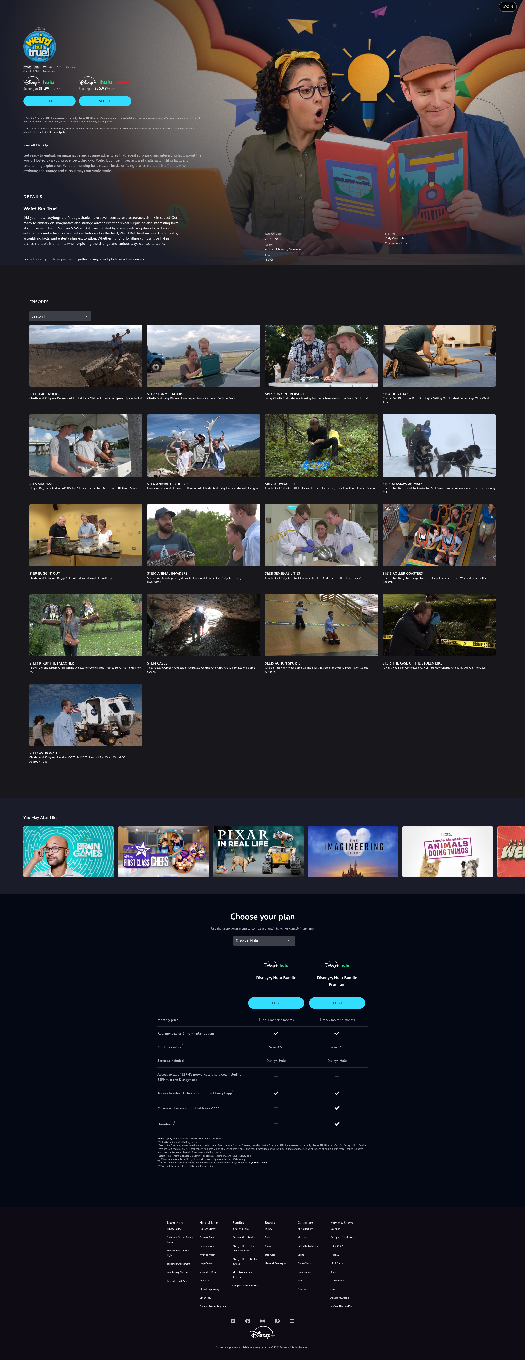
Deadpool (335, 1228)
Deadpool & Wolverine (342, 1237)
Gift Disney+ (206, 1297)
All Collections (305, 1228)
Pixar (267, 1237)
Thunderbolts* (338, 1280)
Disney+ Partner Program (213, 1306)
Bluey (333, 1272)
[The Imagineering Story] (353, 851)
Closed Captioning (209, 1289)
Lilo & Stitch (336, 1263)
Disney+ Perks (207, 1237)
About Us (204, 1280)
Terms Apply (165, 1138)
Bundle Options (240, 1228)
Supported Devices (209, 1272)
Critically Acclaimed (308, 1246)
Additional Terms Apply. (52, 132)
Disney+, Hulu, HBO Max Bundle (245, 1261)
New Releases (207, 1246)
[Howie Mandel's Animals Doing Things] (447, 851)
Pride (300, 1280)
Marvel (268, 1246)
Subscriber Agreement (178, 1263)
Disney (268, 1228)
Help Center (206, 1263)
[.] (233, 1321)
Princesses (303, 1289)
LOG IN (507, 7)
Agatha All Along (339, 1297)
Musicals (302, 1237)
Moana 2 (334, 1254)
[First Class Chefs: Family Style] (163, 851)
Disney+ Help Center (256, 1162)
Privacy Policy (174, 1228)
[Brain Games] (68, 851)
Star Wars (270, 1254)
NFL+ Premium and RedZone (242, 1274)
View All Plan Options (39, 145)
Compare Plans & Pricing (245, 1285)
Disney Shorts (305, 1263)
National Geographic (275, 1263)
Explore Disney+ (208, 1228)
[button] (213, 1223)
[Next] (517, 851)
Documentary (304, 1272)
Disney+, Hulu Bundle (243, 1237)
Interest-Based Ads (177, 1281)
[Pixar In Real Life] (258, 851)
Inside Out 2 (336, 1246)
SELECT (49, 101)
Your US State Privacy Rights (178, 1253)
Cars (332, 1289)
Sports (301, 1254)
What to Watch (207, 1254)
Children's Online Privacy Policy (180, 1239)
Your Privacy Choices (177, 1272)
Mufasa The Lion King (341, 1306)
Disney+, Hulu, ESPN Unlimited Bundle (243, 1248)
